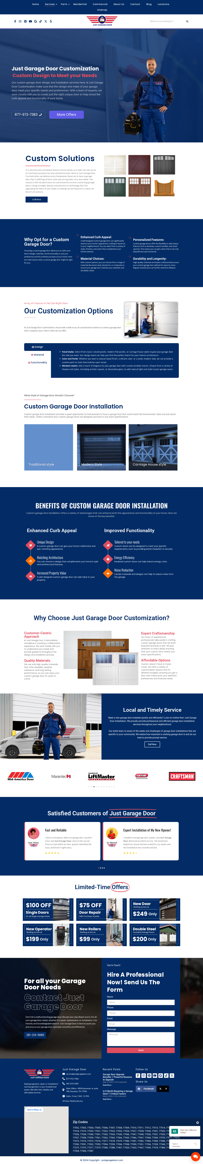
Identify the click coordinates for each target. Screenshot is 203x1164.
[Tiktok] (41, 21)
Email (110, 1018)
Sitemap (102, 9)
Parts (64, 4)
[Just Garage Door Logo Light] (39, 1073)
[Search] (187, 21)
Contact (135, 4)
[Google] (35, 21)
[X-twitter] (46, 21)
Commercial (100, 4)
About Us (119, 4)
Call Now (152, 744)
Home (35, 4)
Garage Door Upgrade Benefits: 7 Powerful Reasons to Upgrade (117, 1077)
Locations (163, 4)
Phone (110, 1008)
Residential (80, 4)
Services (50, 4)
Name (110, 997)
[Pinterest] (25, 21)
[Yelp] (51, 21)
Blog (149, 4)
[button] (4, 776)
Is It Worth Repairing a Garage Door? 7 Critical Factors (118, 1092)
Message (111, 1029)
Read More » (107, 1085)
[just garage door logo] (102, 21)
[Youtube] (30, 21)
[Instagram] (20, 21)
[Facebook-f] (15, 21)
